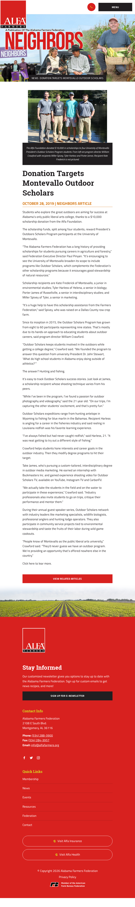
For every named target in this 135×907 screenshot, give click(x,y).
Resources (29, 806)
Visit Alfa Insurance (69, 841)
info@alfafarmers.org (45, 745)
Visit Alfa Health (69, 854)
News (35, 78)
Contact (27, 825)
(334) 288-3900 (91, 7)
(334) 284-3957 (38, 740)
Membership (30, 779)
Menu (115, 7)
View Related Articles (67, 579)
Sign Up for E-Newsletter (68, 696)
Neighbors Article (74, 203)
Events (26, 797)
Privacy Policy (67, 877)
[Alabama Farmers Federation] (33, 640)
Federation (29, 815)
